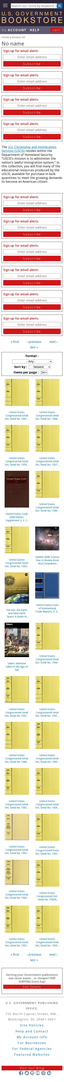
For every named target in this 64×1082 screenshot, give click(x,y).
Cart (56, 30)
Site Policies (32, 1025)
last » (34, 347)
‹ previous (34, 342)
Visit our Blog (32, 1068)
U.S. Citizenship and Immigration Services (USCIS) (29, 149)
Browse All (18, 37)
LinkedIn (49, 1073)
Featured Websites (32, 1054)
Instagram (32, 1073)
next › (53, 342)
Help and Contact (32, 1031)
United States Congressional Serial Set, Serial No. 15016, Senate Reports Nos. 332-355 (47, 712)
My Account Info (32, 1037)
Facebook (21, 1073)
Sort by (20, 367)
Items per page (25, 372)
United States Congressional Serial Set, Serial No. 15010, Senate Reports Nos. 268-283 (17, 942)
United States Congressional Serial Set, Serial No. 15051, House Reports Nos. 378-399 (47, 942)
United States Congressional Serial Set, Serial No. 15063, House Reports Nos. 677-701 (47, 415)
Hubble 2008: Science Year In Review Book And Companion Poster (47, 560)
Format (31, 356)
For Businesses (32, 1043)
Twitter (27, 1073)
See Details (32, 987)
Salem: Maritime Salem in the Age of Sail (17, 666)
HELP (35, 30)
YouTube (38, 1073)
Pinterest (43, 1073)
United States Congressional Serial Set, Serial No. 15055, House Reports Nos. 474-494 (17, 461)
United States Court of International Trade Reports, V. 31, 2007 (47, 608)
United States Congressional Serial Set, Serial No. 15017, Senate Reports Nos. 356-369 (17, 415)
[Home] (32, 22)
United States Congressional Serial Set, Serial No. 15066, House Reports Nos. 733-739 (47, 507)
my (14, 30)
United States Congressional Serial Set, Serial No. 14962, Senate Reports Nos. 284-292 (17, 758)
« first (15, 342)
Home (5, 37)
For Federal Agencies (32, 1049)
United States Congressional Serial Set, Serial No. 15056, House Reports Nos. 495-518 (17, 563)
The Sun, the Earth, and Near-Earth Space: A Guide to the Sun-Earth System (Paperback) (16, 613)
